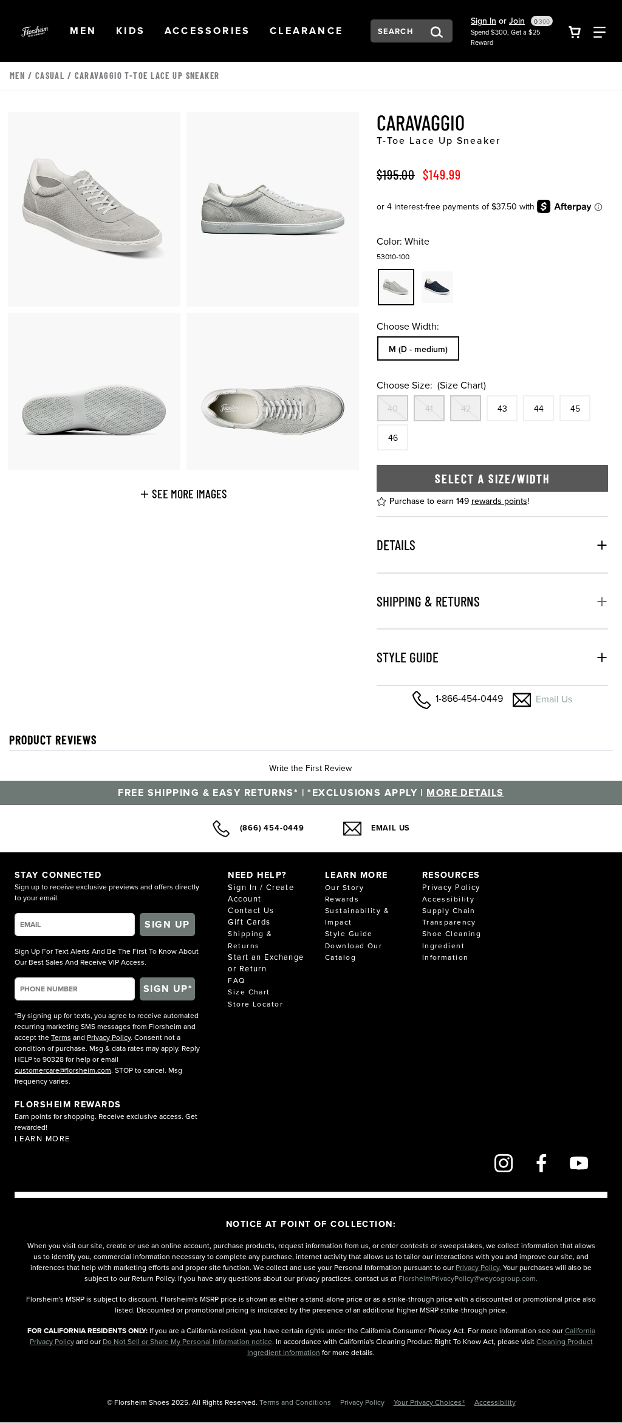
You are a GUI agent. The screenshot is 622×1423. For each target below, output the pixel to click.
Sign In (483, 21)
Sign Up (167, 924)
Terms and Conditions (296, 1402)
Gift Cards (249, 921)
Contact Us (251, 910)
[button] (83, 31)
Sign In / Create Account (261, 892)
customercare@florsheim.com (63, 1070)
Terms (61, 1037)
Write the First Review (310, 768)
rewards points (499, 501)
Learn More (42, 1138)
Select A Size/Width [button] (492, 478)
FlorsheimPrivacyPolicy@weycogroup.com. (468, 1278)
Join (517, 21)
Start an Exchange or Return (266, 962)
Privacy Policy (109, 1037)
